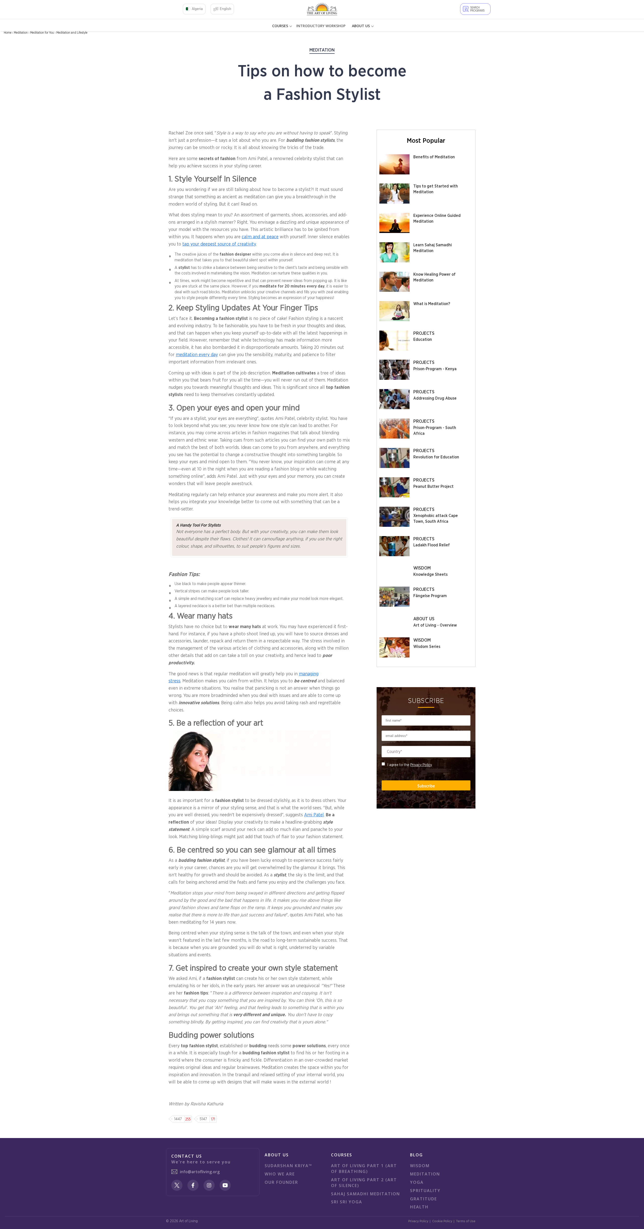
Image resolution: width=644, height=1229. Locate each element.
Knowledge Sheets (430, 575)
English (225, 9)
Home (7, 32)
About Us (423, 619)
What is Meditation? (431, 304)
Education (422, 340)
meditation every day (197, 355)
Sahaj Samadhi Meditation (365, 1194)
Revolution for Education (436, 457)
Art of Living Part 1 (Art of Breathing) (364, 1168)
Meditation (21, 32)
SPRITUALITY (425, 1190)
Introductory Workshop (320, 25)
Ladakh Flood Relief (431, 545)
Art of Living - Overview (435, 625)
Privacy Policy (421, 765)
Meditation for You (42, 32)
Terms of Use (465, 1221)
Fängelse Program (430, 596)
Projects (423, 333)
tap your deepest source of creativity (219, 244)
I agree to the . (409, 765)
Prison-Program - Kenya (435, 369)
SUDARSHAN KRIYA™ (288, 1165)
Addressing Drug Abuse (435, 398)
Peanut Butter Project (433, 487)
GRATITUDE (423, 1199)
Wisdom (422, 568)
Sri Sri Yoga (346, 1202)
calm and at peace (260, 237)
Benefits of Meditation (434, 157)
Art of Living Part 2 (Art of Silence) (364, 1182)
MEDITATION (425, 1174)
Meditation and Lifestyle (71, 32)
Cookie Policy (442, 1221)
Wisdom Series (426, 647)
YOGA (417, 1182)
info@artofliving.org (200, 1171)
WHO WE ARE (280, 1174)
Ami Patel (314, 815)
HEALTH (419, 1207)
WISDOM (420, 1165)
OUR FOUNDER (281, 1182)
